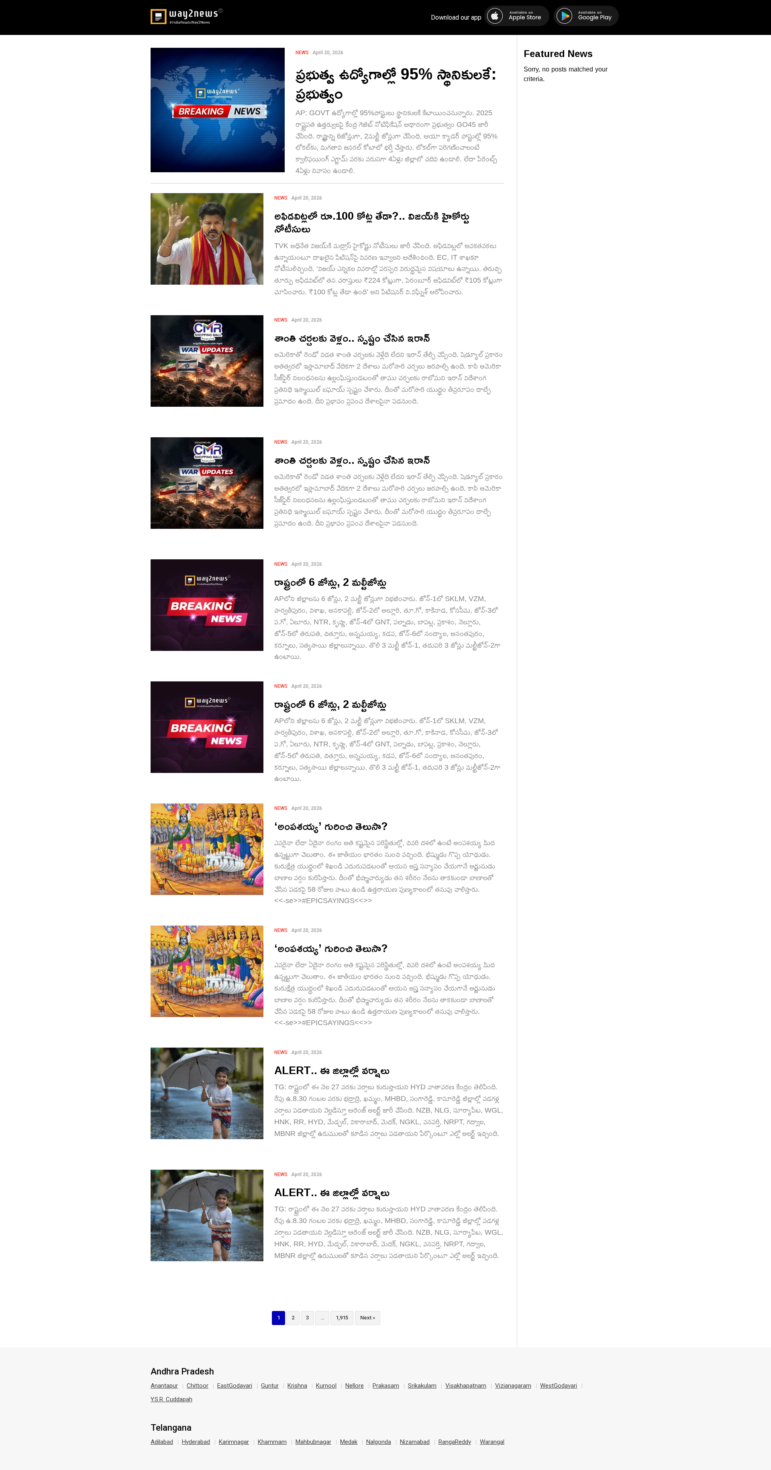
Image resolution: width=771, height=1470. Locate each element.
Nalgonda (378, 1442)
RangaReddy (455, 1442)
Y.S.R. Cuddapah (171, 1399)
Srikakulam (422, 1385)
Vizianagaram (513, 1385)
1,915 (342, 1318)
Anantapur (164, 1385)
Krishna (297, 1385)
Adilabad (162, 1442)
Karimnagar (234, 1442)
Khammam (272, 1442)
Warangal (492, 1442)
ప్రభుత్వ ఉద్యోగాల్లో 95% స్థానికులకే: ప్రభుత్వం (396, 83)
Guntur (270, 1385)
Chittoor (197, 1385)
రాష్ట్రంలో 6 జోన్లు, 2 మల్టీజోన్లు (330, 581)
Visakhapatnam (465, 1385)
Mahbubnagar (313, 1442)
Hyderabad (196, 1442)
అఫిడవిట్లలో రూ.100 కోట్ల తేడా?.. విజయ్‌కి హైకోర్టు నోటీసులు (371, 222)
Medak (348, 1442)
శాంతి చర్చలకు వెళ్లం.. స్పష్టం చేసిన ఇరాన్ (352, 337)
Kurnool (326, 1385)
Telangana (171, 1428)
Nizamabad (415, 1442)
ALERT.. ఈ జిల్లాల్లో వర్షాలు (332, 1070)
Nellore (354, 1385)
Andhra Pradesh (182, 1371)
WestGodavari (558, 1385)
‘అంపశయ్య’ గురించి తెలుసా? (331, 826)
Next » (367, 1318)
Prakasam (386, 1385)
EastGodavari (234, 1385)
